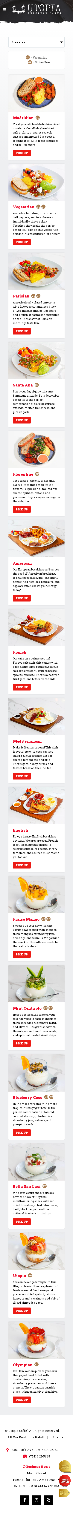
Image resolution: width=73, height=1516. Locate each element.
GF (37, 117)
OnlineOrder (65, 1466)
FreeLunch (65, 1480)
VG (38, 206)
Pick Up (22, 153)
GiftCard (63, 1493)
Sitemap (59, 1437)
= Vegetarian (39, 57)
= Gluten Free (41, 62)
